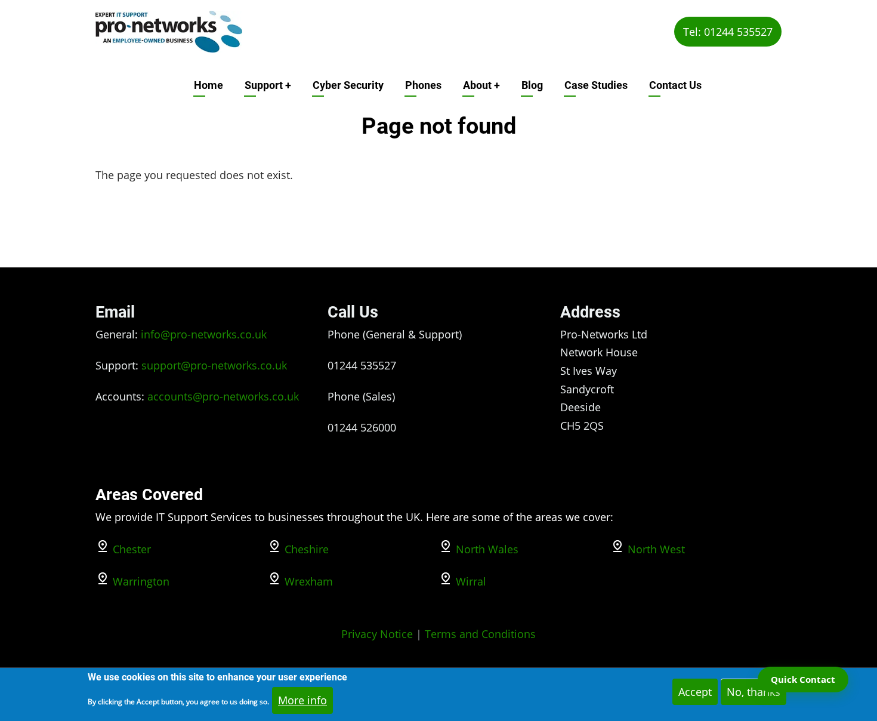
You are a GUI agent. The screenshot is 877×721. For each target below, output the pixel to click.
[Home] (168, 30)
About (481, 85)
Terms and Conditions (480, 634)
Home (208, 85)
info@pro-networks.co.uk (204, 334)
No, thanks (753, 692)
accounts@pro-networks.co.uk (223, 396)
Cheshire (307, 549)
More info (302, 700)
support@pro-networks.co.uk (214, 365)
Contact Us (675, 85)
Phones (423, 85)
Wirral (471, 581)
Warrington (141, 581)
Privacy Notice (377, 634)
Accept (695, 692)
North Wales (487, 549)
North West (656, 549)
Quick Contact (803, 679)
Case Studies (596, 85)
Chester (132, 549)
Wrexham (309, 581)
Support (268, 85)
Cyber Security (348, 85)
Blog (532, 85)
